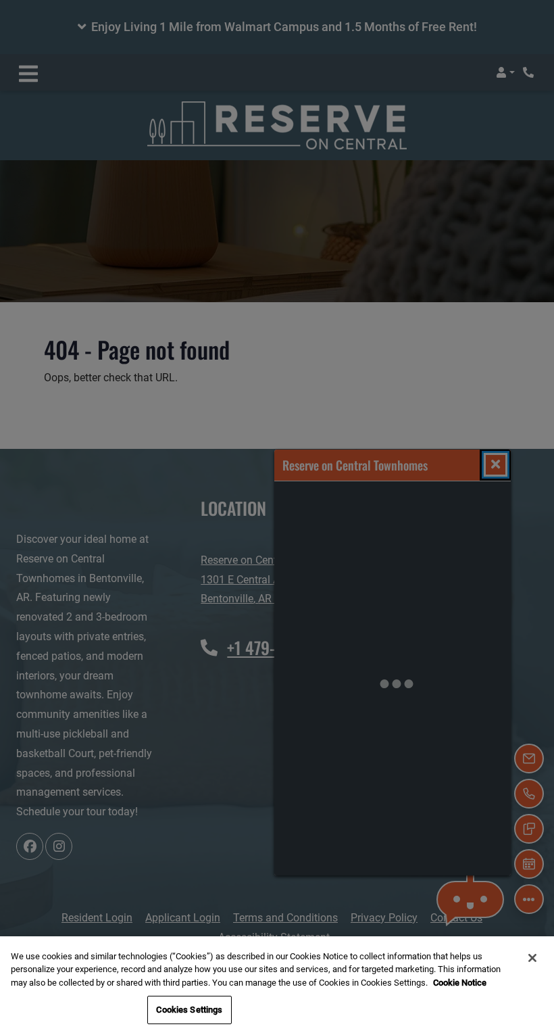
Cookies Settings (189, 1010)
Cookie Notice (459, 983)
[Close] (532, 958)
